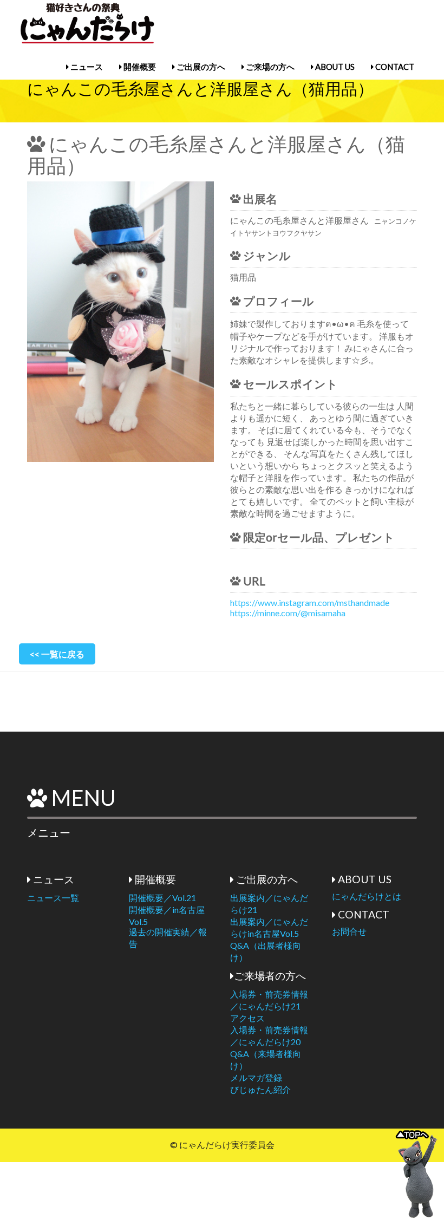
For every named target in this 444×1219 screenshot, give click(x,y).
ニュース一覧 (53, 897)
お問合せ (349, 931)
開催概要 (139, 66)
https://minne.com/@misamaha (287, 613)
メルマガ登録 (256, 1077)
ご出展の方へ (200, 66)
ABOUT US (334, 66)
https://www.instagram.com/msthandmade (309, 602)
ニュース (86, 66)
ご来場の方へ (269, 66)
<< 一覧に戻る (57, 654)
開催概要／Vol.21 (162, 897)
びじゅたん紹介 (260, 1089)
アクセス (247, 1018)
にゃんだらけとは (366, 896)
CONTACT (394, 66)
